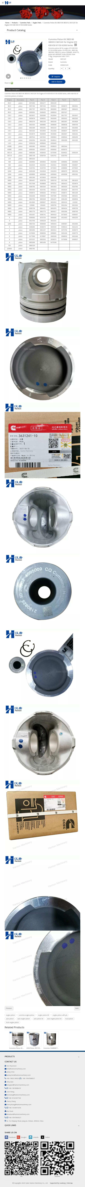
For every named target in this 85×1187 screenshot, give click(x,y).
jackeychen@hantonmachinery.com (19, 1075)
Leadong (62, 1183)
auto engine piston (23, 1019)
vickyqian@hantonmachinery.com (18, 1085)
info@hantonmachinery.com (16, 1069)
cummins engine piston (26, 1015)
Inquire (57, 76)
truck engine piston (12, 1022)
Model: (50, 59)
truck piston (69, 1019)
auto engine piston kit (54, 1019)
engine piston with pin (60, 1015)
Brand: (50, 62)
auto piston (10, 1019)
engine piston (10, 1015)
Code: (50, 65)
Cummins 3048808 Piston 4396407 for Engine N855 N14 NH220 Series (51, 1048)
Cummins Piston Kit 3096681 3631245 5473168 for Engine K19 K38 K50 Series (16, 1048)
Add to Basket (57, 82)
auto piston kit (38, 1019)
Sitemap (70, 1183)
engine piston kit (43, 1015)
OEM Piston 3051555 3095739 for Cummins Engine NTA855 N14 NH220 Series (33, 1048)
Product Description (13, 90)
